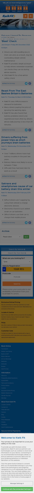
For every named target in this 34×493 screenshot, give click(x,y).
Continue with (17, 489)
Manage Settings (16, 483)
